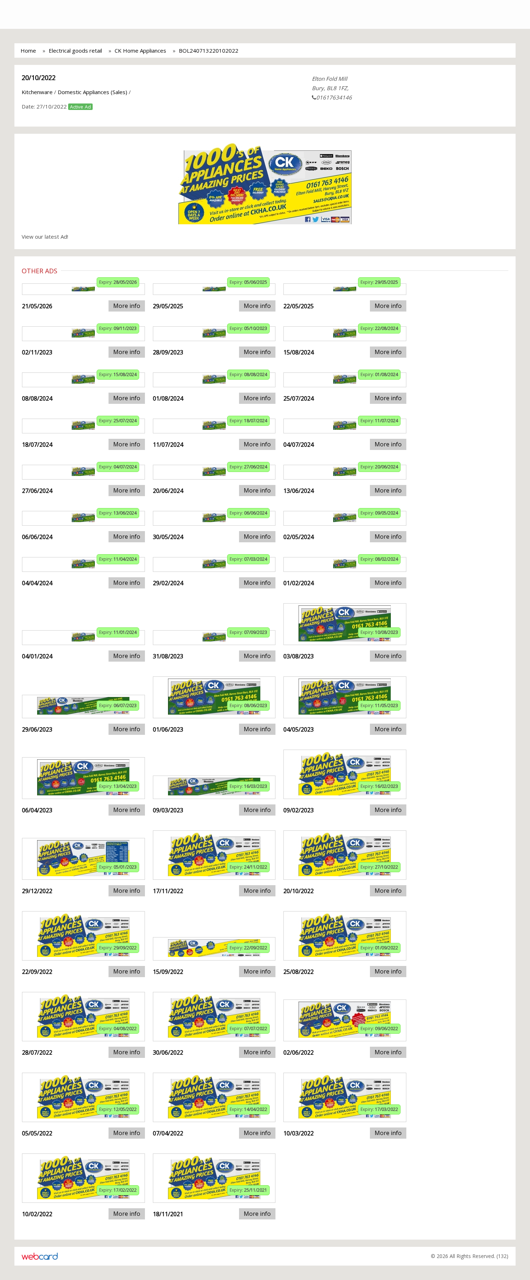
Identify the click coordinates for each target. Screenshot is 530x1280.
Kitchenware (37, 92)
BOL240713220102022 (208, 50)
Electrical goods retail (75, 50)
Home (28, 50)
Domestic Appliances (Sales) (92, 92)
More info (126, 306)
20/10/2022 (39, 77)
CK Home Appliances (140, 50)
